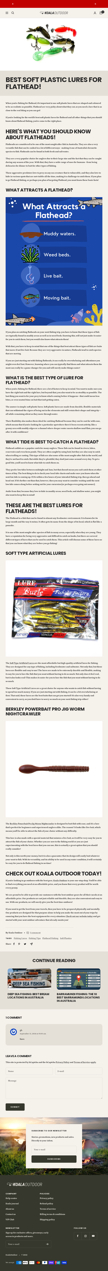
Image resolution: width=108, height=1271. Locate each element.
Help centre (11, 1198)
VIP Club (10, 1219)
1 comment (35, 933)
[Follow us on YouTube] (93, 1236)
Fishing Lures (20, 938)
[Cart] (101, 13)
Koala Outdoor (60, 880)
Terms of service (48, 1209)
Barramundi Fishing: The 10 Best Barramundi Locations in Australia (78, 997)
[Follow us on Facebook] (78, 1236)
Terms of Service (82, 1062)
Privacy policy (46, 1198)
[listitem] (14, 944)
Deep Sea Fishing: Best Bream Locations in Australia (28, 995)
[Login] (95, 13)
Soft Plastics (66, 938)
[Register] (47, 1244)
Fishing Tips (35, 938)
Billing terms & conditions (52, 1214)
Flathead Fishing (50, 938)
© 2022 (24, 1255)
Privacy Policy (62, 1062)
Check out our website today (79, 916)
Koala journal (12, 1203)
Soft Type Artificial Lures (21, 663)
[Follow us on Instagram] (85, 1236)
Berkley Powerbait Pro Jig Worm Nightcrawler (32, 824)
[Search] (13, 13)
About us (10, 1209)
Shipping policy (47, 1219)
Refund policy (46, 1203)
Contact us (11, 1214)
